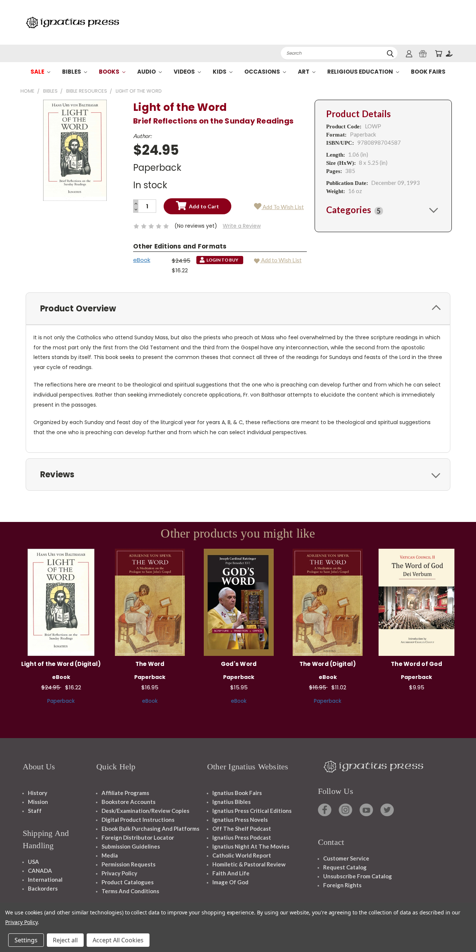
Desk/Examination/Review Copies (145, 810)
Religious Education (360, 72)
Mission (38, 801)
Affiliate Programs (125, 792)
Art (304, 72)
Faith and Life (231, 873)
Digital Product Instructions (138, 819)
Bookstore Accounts (128, 801)
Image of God (230, 882)
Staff (35, 810)
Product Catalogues (128, 882)
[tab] (383, 210)
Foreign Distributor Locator (138, 837)
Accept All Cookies (118, 940)
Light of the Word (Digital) (61, 664)
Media (110, 855)
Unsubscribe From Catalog (357, 876)
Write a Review (242, 226)
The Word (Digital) (327, 664)
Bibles (72, 72)
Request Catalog (345, 867)
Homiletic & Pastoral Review (249, 864)
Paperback (61, 701)
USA (33, 861)
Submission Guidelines (131, 846)
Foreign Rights (342, 885)
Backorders (43, 888)
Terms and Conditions (130, 891)
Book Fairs (428, 72)
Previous (456, 929)
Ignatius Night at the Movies (250, 846)
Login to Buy (61, 601)
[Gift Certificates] (422, 53)
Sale (37, 72)
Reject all (65, 940)
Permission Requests (128, 864)
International (45, 879)
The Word (150, 664)
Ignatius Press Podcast (241, 837)
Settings (26, 940)
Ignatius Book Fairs (237, 792)
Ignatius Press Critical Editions (252, 810)
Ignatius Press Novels (240, 819)
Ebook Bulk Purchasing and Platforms (150, 828)
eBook (141, 260)
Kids (220, 72)
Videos (185, 72)
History (37, 792)
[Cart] (438, 53)
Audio (147, 72)
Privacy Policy (119, 873)
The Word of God (416, 664)
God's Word (239, 664)
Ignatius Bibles (231, 801)
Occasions (262, 72)
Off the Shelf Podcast (241, 828)
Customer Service (346, 858)
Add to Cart (150, 601)
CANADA (40, 870)
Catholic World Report (241, 855)
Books (109, 72)
